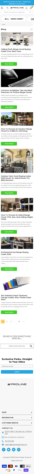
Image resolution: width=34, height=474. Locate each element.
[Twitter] (18, 449)
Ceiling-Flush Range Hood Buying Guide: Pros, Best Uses (16, 50)
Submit (17, 372)
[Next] (23, 321)
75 (19, 321)
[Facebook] (3, 449)
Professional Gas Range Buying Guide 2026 (15, 253)
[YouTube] (13, 449)
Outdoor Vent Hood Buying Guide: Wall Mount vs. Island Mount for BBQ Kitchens (16, 178)
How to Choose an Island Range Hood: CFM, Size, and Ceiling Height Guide (17, 217)
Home (3, 24)
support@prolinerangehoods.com (16, 444)
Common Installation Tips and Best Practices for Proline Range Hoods (16, 91)
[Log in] (27, 8)
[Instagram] (8, 449)
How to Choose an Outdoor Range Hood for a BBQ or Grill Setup (16, 130)
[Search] (7, 8)
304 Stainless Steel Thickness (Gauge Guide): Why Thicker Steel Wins (16, 298)
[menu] (2, 8)
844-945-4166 (9, 441)
